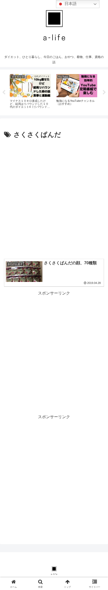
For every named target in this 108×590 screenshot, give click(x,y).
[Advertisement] (54, 197)
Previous (3, 92)
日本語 (70, 4)
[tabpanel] (30, 92)
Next (104, 92)
